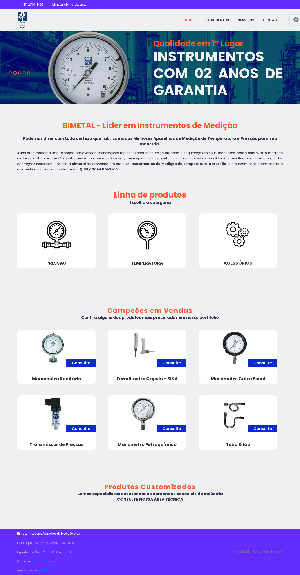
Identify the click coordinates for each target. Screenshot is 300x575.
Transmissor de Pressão (56, 444)
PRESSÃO (56, 263)
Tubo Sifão (238, 444)
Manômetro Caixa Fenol (238, 379)
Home (190, 20)
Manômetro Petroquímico (147, 444)
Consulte (81, 362)
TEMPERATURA (147, 263)
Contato (270, 20)
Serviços (246, 20)
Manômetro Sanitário (56, 379)
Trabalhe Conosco (45, 561)
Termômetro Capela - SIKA (147, 379)
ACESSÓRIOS (238, 263)
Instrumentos (216, 20)
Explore (43, 570)
